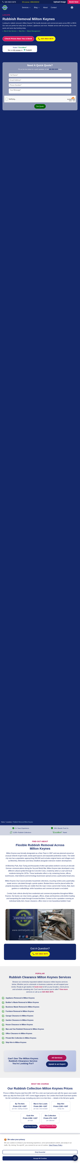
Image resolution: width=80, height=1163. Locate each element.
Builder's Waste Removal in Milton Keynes (22, 1002)
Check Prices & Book (48, 1126)
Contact (54, 7)
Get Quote (40, 106)
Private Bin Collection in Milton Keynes (21, 1038)
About (45, 7)
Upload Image (60, 2)
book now (38, 987)
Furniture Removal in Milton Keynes (20, 1011)
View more (63, 989)
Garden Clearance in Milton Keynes (19, 1020)
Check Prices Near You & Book (18, 39)
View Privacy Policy (55, 1145)
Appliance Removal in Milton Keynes (20, 998)
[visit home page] (5, 7)
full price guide (68, 1098)
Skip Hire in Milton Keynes (16, 1042)
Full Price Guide (30, 1126)
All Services (57, 1058)
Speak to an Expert (57, 1064)
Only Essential (40, 1152)
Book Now (73, 2)
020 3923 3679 (10, 2)
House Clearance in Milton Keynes (19, 1024)
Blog (36, 7)
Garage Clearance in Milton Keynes (19, 1016)
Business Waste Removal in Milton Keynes (22, 1007)
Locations (9, 822)
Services (25, 7)
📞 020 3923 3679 (45, 39)
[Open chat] (75, 1158)
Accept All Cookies (40, 1158)
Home (3, 822)
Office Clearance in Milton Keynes (19, 1033)
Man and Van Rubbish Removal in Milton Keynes (25, 1029)
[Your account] (72, 7)
